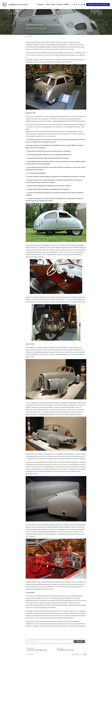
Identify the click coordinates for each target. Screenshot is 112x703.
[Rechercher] (74, 4)
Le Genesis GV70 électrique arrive (37, 650)
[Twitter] (76, 654)
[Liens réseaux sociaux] (76, 4)
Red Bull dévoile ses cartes (65, 650)
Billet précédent (30, 648)
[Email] (83, 654)
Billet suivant (60, 648)
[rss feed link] (85, 654)
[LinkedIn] (80, 654)
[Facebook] (73, 654)
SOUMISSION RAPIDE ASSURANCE (98, 4)
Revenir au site (30, 654)
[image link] (4, 4)
